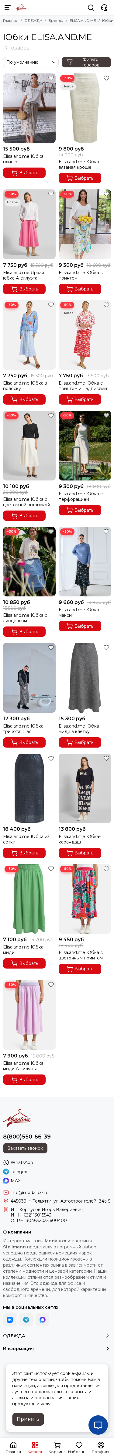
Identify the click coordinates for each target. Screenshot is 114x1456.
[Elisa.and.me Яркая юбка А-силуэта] (29, 224)
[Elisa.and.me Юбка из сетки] (29, 788)
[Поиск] (91, 7)
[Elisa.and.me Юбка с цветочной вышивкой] (29, 445)
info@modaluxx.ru (30, 1192)
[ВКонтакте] (9, 1319)
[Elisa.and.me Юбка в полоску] (29, 335)
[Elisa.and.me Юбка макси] (85, 561)
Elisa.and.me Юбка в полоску (25, 385)
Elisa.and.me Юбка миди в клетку (79, 728)
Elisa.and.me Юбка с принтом (81, 275)
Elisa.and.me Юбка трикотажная (23, 728)
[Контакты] (104, 7)
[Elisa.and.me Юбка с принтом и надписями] (85, 335)
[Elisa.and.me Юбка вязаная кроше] (85, 108)
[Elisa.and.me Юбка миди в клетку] (85, 677)
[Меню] (7, 7)
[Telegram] (26, 1319)
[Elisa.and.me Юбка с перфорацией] (85, 445)
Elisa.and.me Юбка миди (23, 949)
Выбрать (28, 172)
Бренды (56, 20)
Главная (10, 20)
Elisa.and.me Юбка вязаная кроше (79, 164)
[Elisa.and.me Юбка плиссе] (29, 108)
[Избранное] (51, 78)
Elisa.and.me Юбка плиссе (23, 159)
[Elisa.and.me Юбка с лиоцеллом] (29, 561)
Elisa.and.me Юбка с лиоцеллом (25, 618)
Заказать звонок (25, 1148)
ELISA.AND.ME (83, 20)
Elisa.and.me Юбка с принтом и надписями (83, 385)
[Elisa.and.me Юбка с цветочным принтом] (85, 899)
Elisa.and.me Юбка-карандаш (80, 839)
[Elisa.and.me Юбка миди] (29, 899)
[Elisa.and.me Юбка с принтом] (85, 224)
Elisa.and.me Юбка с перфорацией (81, 496)
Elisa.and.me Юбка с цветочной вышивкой (26, 502)
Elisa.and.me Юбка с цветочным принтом (81, 955)
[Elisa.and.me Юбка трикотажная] (29, 677)
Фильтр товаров (90, 62)
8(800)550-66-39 (27, 1136)
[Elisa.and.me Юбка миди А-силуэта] (29, 1015)
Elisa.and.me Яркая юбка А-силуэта (23, 275)
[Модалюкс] (20, 7)
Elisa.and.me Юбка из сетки (26, 839)
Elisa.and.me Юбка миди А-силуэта (23, 1066)
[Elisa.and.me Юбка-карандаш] (85, 788)
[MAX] (42, 1319)
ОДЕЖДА (33, 20)
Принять (28, 1419)
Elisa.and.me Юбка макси (79, 612)
